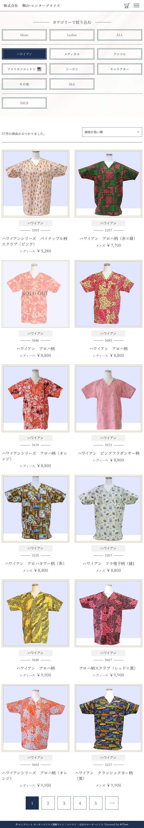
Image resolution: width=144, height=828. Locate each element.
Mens (24, 35)
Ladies (72, 35)
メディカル (72, 54)
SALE (24, 103)
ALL (119, 35)
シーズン (72, 69)
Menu (136, 4)
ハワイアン (24, 54)
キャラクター (119, 69)
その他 (24, 84)
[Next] (111, 803)
